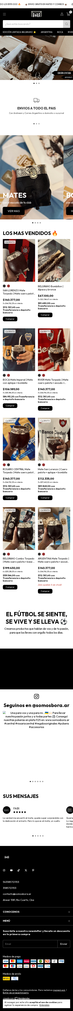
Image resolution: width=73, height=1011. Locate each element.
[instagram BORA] (4, 870)
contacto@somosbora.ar (17, 894)
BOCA (60, 32)
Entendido (44, 1005)
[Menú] (4, 14)
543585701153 (11, 882)
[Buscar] (66, 24)
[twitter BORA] (26, 870)
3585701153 (9, 888)
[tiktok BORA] (18, 870)
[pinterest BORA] (33, 870)
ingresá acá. (59, 990)
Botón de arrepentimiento (16, 992)
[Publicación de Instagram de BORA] (36, 744)
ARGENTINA (46, 32)
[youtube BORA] (11, 870)
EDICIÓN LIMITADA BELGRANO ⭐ (19, 32)
